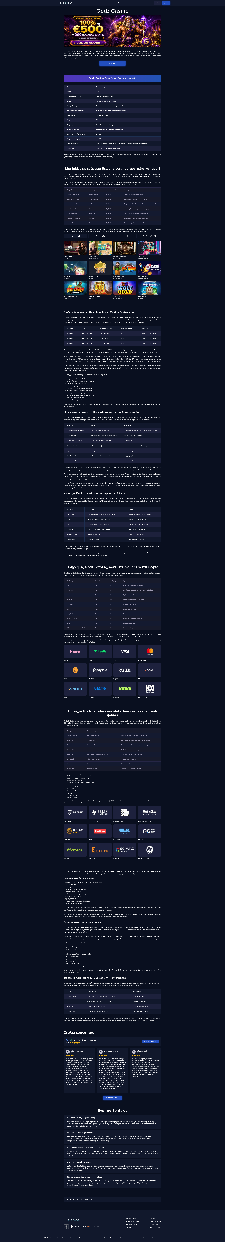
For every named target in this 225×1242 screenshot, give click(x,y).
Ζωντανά (99, 236)
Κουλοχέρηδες (148, 236)
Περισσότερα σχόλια (112, 1097)
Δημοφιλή (74, 236)
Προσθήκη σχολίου (150, 1041)
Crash (123, 236)
